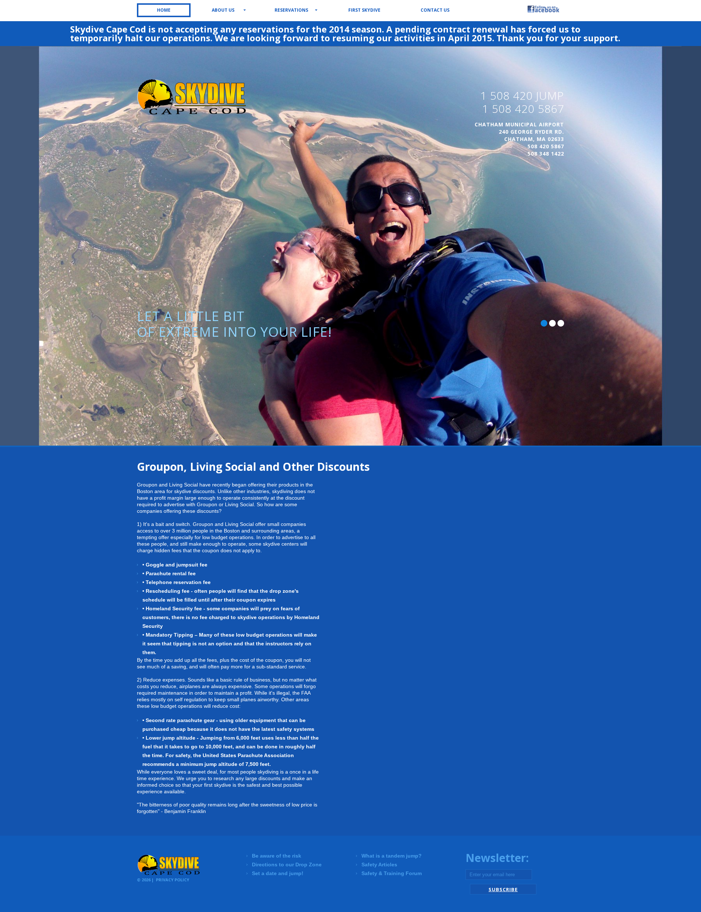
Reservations (291, 10)
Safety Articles (379, 864)
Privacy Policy (172, 879)
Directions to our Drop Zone (287, 864)
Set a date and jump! (277, 873)
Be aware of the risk (276, 856)
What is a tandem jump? (391, 856)
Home (164, 10)
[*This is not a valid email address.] (499, 874)
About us (223, 10)
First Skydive (364, 10)
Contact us (435, 10)
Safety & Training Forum (391, 873)
